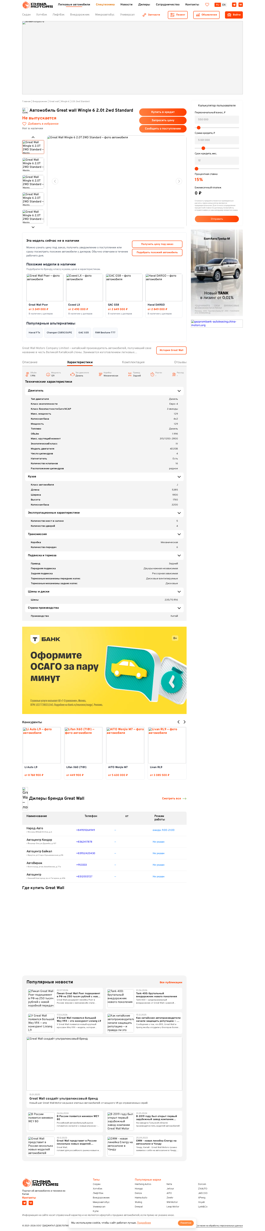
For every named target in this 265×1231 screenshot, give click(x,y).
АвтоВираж (34, 863)
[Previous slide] (55, 181)
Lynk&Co (202, 1206)
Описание (29, 362)
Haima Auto (141, 1197)
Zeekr (170, 1197)
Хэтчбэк (97, 1188)
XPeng (201, 1197)
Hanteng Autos (143, 1184)
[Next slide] (179, 181)
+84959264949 (85, 830)
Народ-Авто (34, 828)
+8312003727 (84, 876)
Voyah (201, 1202)
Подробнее (144, 1223)
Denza (138, 1193)
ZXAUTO (202, 1188)
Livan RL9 (156, 767)
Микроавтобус (101, 1202)
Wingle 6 (65, 101)
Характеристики (80, 362)
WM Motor (172, 1202)
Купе (96, 1211)
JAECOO (202, 1193)
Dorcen (202, 1184)
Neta (169, 1184)
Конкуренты (32, 722)
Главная (26, 101)
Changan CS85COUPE (59, 332)
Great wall (54, 101)
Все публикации (171, 982)
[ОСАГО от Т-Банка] (104, 670)
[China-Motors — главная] (37, 5)
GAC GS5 (83, 332)
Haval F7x (34, 332)
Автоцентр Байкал (39, 851)
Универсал (99, 1206)
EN (224, 4)
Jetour (170, 1188)
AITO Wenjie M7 (118, 767)
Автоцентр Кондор (39, 840)
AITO (169, 1193)
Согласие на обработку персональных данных (219, 1226)
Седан (96, 1184)
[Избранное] (207, 5)
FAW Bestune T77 (105, 332)
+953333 (81, 865)
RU (217, 4)
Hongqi (139, 1188)
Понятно (185, 1223)
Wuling (138, 1202)
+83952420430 (85, 853)
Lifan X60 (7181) (76, 767)
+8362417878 (84, 841)
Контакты (29, 1198)
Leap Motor (173, 1206)
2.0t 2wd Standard (80, 101)
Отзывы (180, 362)
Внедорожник (40, 101)
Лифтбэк (98, 1193)
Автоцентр (33, 875)
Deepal (139, 1206)
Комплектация (133, 362)
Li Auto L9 (31, 767)
